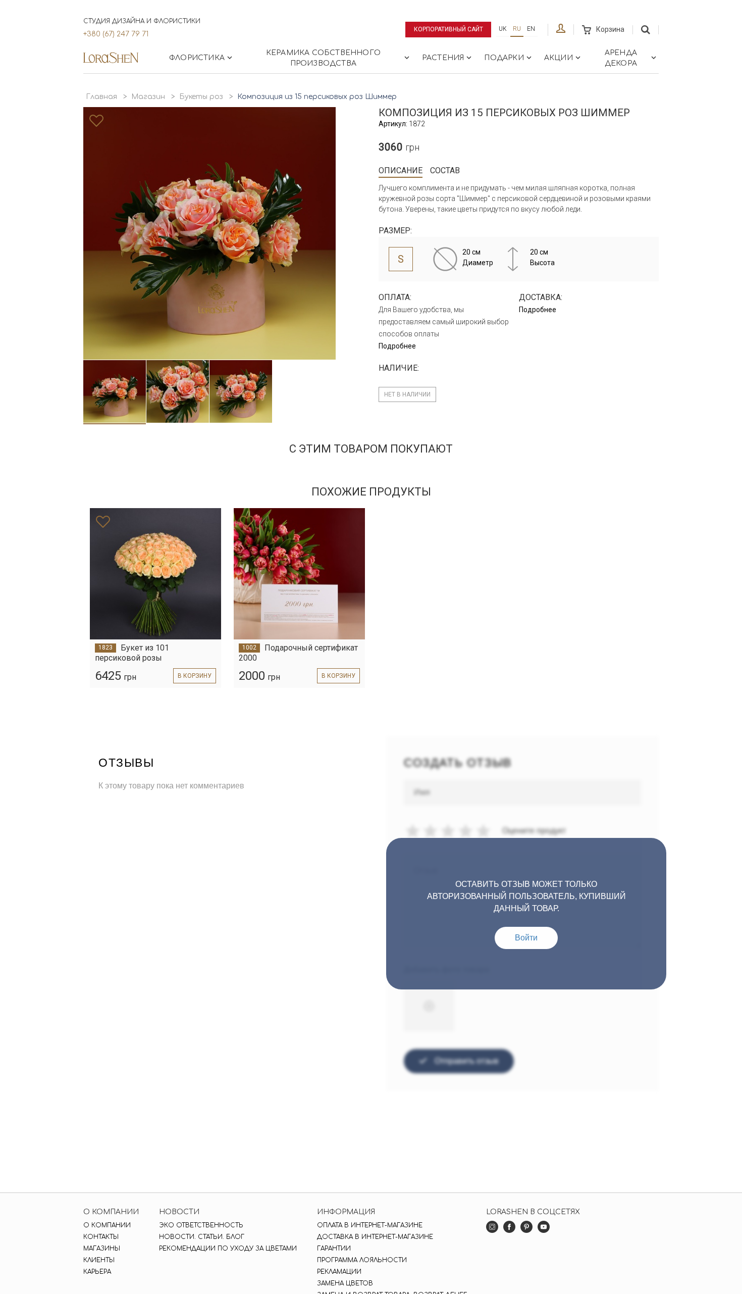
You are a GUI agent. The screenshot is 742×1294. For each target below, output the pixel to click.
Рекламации (339, 1271)
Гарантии (334, 1248)
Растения (443, 58)
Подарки (503, 58)
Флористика (197, 58)
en (531, 28)
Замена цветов (345, 1283)
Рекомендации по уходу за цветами (228, 1248)
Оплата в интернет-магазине (369, 1225)
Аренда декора (621, 58)
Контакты (101, 1236)
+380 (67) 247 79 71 (115, 34)
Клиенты (99, 1260)
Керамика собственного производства (323, 58)
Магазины (101, 1248)
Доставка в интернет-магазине (375, 1236)
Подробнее (397, 346)
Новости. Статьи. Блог (201, 1236)
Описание (400, 170)
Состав (445, 170)
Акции (558, 58)
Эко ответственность (201, 1225)
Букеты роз (201, 97)
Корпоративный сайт (448, 29)
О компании (107, 1225)
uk (503, 28)
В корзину (194, 675)
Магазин (148, 97)
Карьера (97, 1271)
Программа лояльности (362, 1260)
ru (517, 28)
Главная (101, 97)
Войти (526, 937)
